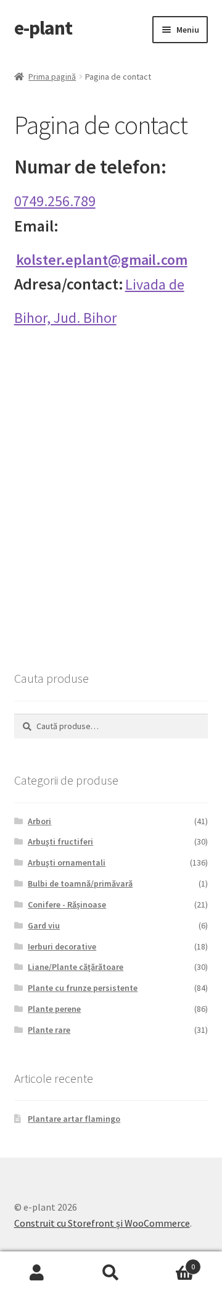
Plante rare (49, 1029)
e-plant (43, 27)
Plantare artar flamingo (74, 1118)
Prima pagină (52, 76)
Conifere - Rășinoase (67, 904)
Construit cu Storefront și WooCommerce (102, 1223)
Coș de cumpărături (171, 1262)
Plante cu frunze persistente (83, 987)
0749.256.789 (55, 201)
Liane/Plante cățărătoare (75, 966)
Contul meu (37, 1273)
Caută (111, 1273)
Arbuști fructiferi (60, 841)
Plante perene (54, 1008)
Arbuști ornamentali (66, 862)
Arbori (39, 821)
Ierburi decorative (62, 946)
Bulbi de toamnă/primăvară (80, 883)
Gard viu (44, 925)
